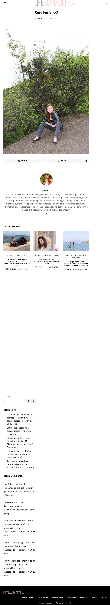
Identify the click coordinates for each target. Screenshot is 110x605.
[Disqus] (46, 308)
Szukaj (6, 397)
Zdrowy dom (71, 598)
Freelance (84, 598)
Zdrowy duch (57, 598)
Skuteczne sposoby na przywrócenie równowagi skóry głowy (46, 261)
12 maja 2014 (40, 19)
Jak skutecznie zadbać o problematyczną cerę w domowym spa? (19, 454)
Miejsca (95, 598)
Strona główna (27, 598)
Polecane (22, 255)
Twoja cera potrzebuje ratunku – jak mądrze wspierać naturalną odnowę (20, 464)
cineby (6, 542)
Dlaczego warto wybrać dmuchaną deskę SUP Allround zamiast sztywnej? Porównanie (76, 264)
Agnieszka (53, 19)
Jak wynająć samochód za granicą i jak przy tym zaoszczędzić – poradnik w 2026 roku (17, 262)
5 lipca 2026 (11, 269)
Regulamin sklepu (45, 603)
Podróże (11, 255)
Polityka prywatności (63, 603)
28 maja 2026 (40, 267)
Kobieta (38, 255)
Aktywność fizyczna (76, 255)
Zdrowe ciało (51, 255)
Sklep (104, 598)
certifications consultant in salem (19, 560)
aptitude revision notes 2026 (17, 520)
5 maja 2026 (70, 269)
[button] (45, 273)
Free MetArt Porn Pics (14, 502)
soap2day (8, 484)
